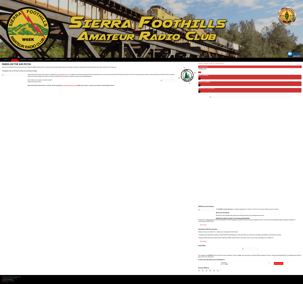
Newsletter (31, 59)
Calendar (39, 59)
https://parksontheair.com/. (69, 85)
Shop (70, 59)
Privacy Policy (5, 282)
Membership (23, 59)
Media (55, 59)
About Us (6, 59)
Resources (62, 59)
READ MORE (203, 225)
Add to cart (278, 263)
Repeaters (48, 59)
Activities (14, 59)
